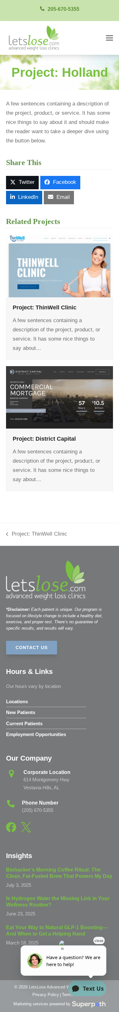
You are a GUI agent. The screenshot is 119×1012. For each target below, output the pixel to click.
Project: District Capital (44, 438)
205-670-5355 (63, 9)
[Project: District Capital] (59, 397)
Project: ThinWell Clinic (44, 307)
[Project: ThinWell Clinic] (59, 266)
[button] (109, 37)
